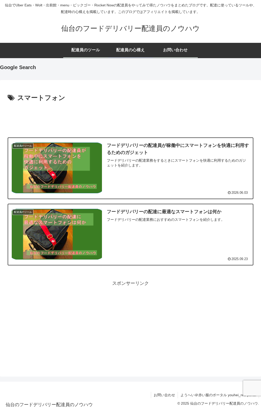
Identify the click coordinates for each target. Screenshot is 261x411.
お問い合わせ (164, 395)
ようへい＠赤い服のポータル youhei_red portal (218, 395)
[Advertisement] (130, 117)
